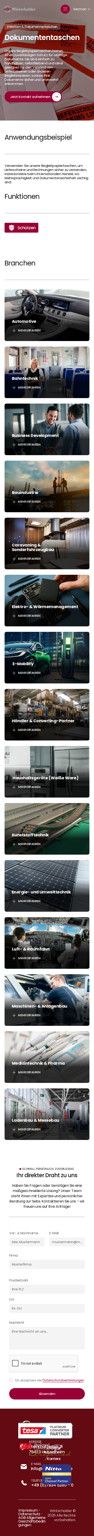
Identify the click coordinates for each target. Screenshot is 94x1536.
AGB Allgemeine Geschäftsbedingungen (32, 1521)
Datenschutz (29, 1514)
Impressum (28, 1510)
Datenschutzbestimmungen (63, 1380)
